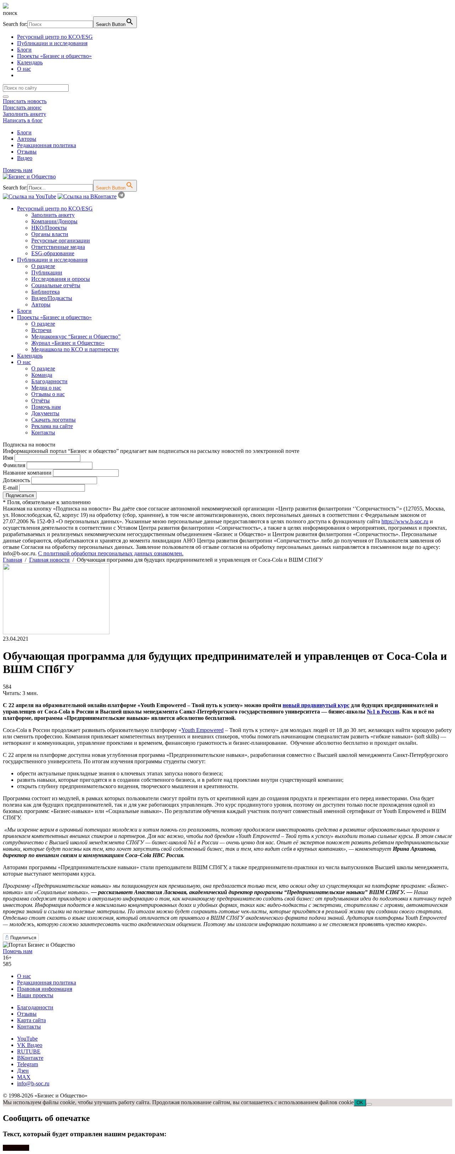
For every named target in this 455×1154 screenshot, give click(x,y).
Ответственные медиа (58, 247)
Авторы (26, 139)
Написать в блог (23, 120)
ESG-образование (52, 253)
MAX (24, 1077)
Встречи (41, 330)
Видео (24, 158)
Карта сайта (31, 1020)
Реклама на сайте (52, 426)
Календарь (30, 62)
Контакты (43, 432)
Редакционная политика (46, 145)
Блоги (24, 50)
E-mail (10, 488)
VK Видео (29, 1045)
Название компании (27, 473)
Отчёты (40, 400)
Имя (8, 458)
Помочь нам (17, 170)
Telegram (27, 1064)
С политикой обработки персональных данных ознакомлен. (110, 553)
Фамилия (14, 465)
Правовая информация (44, 989)
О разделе (43, 266)
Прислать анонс (22, 108)
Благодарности (49, 381)
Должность (16, 480)
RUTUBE (29, 1051)
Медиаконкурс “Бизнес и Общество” (76, 336)
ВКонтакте (30, 1058)
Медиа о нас (46, 388)
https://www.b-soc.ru (404, 521)
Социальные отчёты (55, 285)
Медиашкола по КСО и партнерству (75, 349)
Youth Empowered (202, 730)
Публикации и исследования (52, 43)
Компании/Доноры (54, 221)
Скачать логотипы (53, 420)
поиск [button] (10, 13)
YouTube (27, 1039)
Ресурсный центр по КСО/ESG (55, 37)
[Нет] (369, 1104)
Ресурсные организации (60, 240)
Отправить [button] (16, 1148)
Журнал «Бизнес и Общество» (68, 343)
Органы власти (49, 234)
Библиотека (45, 292)
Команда (41, 375)
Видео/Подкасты (51, 298)
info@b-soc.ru (33, 1083)
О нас (24, 69)
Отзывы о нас (48, 394)
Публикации (46, 272)
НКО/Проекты (49, 228)
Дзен (23, 1071)
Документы (45, 413)
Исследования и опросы (60, 279)
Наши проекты (35, 995)
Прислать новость (25, 101)
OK (360, 1102)
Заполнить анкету (24, 114)
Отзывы (27, 152)
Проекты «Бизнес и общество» (54, 56)
